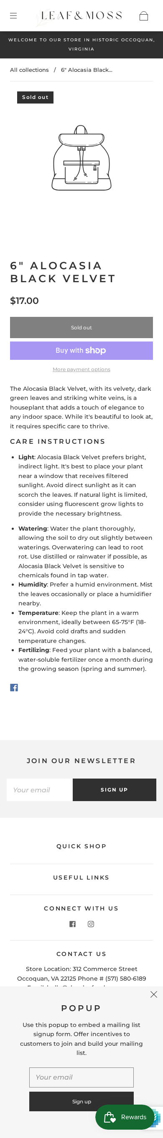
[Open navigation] (19, 15)
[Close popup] (154, 995)
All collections (29, 69)
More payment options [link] (81, 369)
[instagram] (91, 924)
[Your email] (40, 790)
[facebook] (72, 924)
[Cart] (144, 16)
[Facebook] (14, 687)
